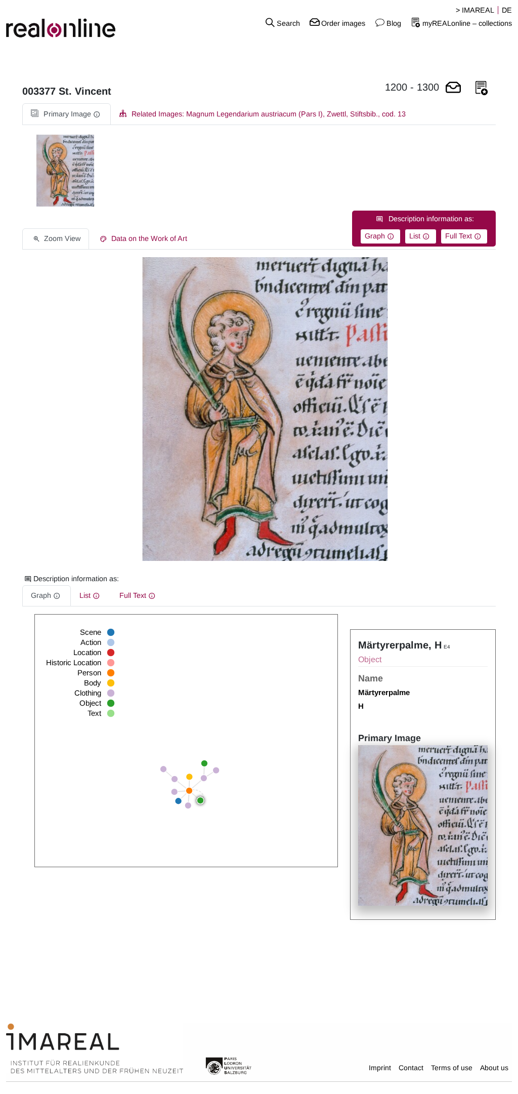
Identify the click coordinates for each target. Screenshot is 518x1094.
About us (494, 1068)
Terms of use (451, 1068)
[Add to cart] (453, 88)
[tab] (66, 114)
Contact (411, 1068)
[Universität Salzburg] (228, 1065)
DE (507, 10)
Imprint (380, 1068)
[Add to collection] (481, 88)
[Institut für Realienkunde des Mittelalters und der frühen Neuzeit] (94, 1049)
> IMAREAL (475, 10)
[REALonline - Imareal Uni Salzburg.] (86, 23)
